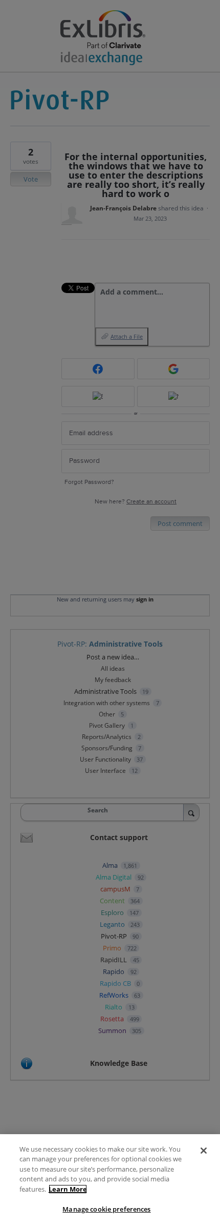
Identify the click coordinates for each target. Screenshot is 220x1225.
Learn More (68, 1189)
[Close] (203, 1150)
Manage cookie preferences (106, 1209)
